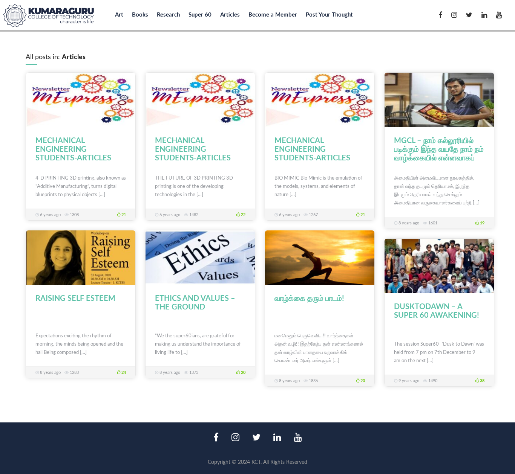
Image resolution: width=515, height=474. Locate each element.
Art (119, 15)
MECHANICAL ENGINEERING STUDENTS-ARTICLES (73, 149)
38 (481, 381)
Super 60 (200, 15)
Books (140, 15)
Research (168, 15)
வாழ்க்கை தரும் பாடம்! (309, 298)
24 (123, 372)
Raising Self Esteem (75, 298)
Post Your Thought (329, 15)
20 (242, 372)
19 (481, 223)
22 (242, 215)
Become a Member (272, 15)
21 (123, 215)
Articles (230, 15)
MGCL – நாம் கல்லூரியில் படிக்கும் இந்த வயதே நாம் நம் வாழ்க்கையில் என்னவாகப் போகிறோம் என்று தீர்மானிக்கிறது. (439, 158)
